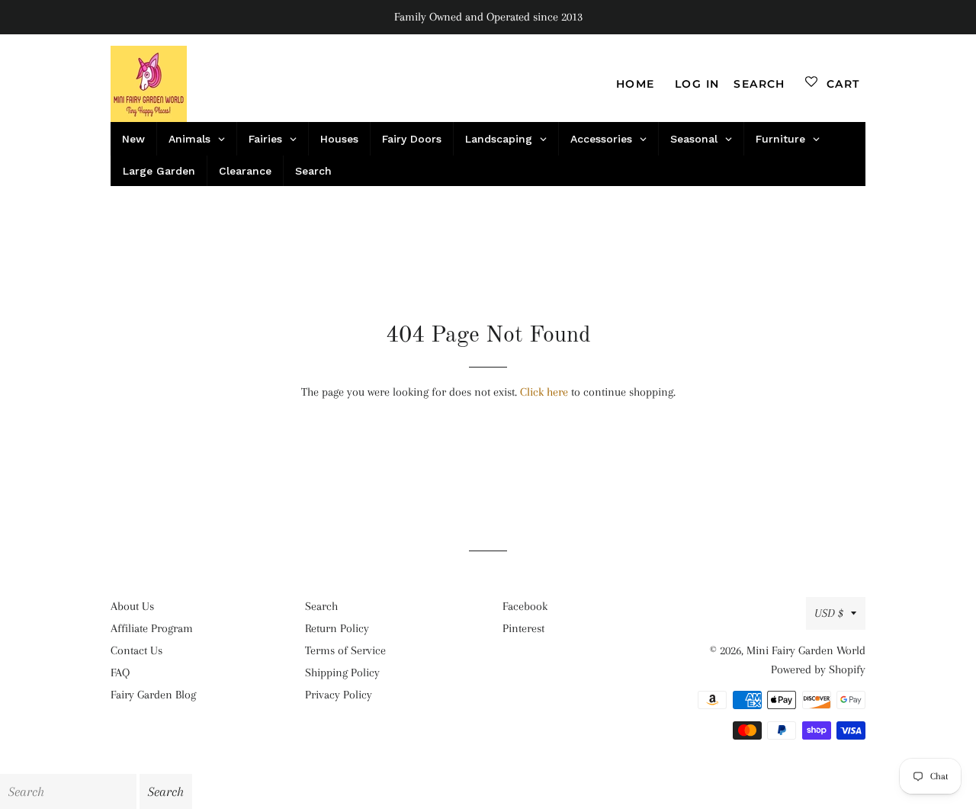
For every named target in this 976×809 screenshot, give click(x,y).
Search (321, 606)
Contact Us (136, 650)
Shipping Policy (342, 672)
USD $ (828, 613)
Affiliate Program (152, 628)
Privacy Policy (338, 694)
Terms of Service (345, 650)
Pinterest (523, 628)
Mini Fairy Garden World (805, 650)
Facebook (524, 606)
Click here (544, 392)
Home (635, 84)
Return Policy (337, 628)
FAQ (120, 672)
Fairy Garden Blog (153, 694)
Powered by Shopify (818, 669)
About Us (132, 606)
